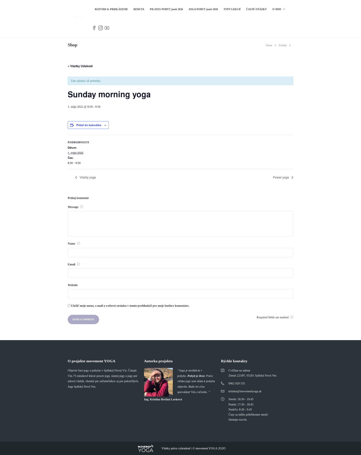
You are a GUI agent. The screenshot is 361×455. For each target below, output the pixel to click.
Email (72, 264)
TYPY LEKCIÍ (232, 9)
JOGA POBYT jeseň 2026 (203, 9)
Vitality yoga (87, 177)
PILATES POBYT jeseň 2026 (166, 9)
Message (73, 207)
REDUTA (138, 9)
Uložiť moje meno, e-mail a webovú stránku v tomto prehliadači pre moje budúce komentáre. (130, 305)
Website (73, 285)
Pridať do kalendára (88, 125)
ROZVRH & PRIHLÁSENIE (111, 9)
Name (72, 243)
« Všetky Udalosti (80, 66)
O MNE (276, 9)
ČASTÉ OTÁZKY (256, 9)
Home (269, 45)
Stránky (283, 45)
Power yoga (281, 177)
